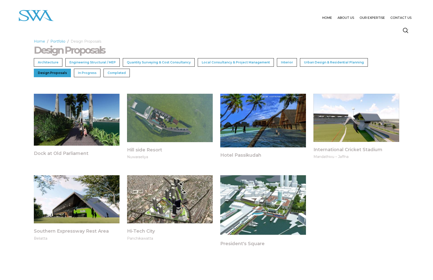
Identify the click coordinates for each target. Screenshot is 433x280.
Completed (116, 73)
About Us (346, 18)
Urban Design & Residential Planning (334, 62)
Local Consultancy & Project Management (236, 62)
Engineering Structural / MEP (92, 62)
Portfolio (57, 41)
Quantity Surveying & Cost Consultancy (159, 62)
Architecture (48, 62)
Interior (287, 62)
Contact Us (400, 18)
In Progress (87, 73)
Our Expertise (372, 18)
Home (327, 18)
